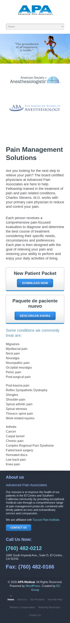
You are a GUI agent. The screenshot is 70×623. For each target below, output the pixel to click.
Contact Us (18, 527)
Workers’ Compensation (22, 607)
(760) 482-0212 (24, 548)
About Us (22, 599)
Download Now (35, 283)
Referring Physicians (49, 607)
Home (11, 599)
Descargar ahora (35, 315)
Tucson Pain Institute (46, 519)
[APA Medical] (35, 12)
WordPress (33, 585)
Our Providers (37, 599)
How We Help (55, 599)
